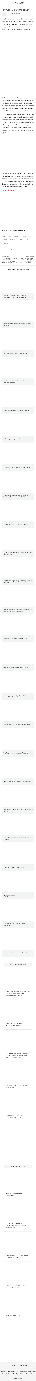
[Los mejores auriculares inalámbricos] (18, 340)
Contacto (33, 1374)
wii (27, 240)
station (5, 240)
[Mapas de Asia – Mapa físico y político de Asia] (18, 768)
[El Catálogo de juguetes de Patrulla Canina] (18, 454)
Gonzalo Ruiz (17, 13)
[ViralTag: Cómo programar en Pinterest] (18, 740)
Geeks (20, 15)
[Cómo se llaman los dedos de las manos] (18, 397)
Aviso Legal (16, 1374)
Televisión (13, 240)
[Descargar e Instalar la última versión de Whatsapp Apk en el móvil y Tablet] (18, 483)
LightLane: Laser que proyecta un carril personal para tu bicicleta (27, 260)
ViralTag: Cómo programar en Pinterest (15, 753)
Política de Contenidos (6, 1374)
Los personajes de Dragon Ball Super (15, 639)
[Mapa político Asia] (18, 882)
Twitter (12, 1365)
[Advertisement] (18, 51)
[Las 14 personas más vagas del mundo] (18, 511)
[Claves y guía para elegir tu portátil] (18, 683)
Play (30, 236)
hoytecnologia (9, 190)
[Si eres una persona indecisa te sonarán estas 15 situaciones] (18, 540)
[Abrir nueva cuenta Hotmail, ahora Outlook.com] (18, 911)
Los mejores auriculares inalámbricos (15, 353)
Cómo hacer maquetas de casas (13, 867)
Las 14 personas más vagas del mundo (15, 524)
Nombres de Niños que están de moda (15, 953)
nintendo (16, 236)
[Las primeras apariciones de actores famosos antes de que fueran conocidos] (18, 597)
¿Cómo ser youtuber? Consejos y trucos (15, 667)
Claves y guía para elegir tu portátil (14, 696)
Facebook (23, 1365)
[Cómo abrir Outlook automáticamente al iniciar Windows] (18, 825)
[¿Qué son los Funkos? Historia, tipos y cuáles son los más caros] (18, 368)
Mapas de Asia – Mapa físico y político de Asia (17, 781)
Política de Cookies (25, 1374)
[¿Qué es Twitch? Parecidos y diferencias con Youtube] (18, 311)
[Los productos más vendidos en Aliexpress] (18, 711)
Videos (21, 240)
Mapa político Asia (9, 896)
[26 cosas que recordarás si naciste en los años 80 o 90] (18, 797)
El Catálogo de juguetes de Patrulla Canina (16, 467)
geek (4, 236)
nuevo (24, 236)
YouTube (9, 27)
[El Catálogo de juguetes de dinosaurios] (18, 426)
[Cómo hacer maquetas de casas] (18, 854)
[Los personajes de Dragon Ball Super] (18, 625)
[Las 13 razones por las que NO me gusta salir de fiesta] (18, 568)
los (10, 236)
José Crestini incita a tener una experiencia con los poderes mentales (10, 260)
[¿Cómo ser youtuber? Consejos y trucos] (18, 654)
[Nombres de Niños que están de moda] (18, 940)
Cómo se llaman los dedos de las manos (16, 410)
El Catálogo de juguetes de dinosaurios (15, 439)
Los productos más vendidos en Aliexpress (16, 724)
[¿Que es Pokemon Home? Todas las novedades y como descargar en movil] (18, 283)
